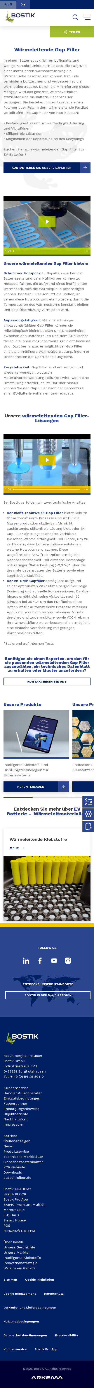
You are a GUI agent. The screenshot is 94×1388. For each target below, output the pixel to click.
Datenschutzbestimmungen (25, 1335)
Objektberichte (15, 1114)
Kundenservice (16, 1088)
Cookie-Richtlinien (39, 1279)
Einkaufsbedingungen (21, 1098)
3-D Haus (11, 1215)
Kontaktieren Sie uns (47, 681)
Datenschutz (54, 1293)
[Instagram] (67, 961)
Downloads (12, 1172)
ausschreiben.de (17, 1177)
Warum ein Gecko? (19, 1268)
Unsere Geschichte (19, 1247)
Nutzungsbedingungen (21, 1321)
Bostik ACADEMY (17, 1189)
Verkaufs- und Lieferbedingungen (29, 1307)
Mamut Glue (14, 1210)
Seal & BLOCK (14, 1194)
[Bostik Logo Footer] (25, 1046)
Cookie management (19, 1293)
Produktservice (16, 1151)
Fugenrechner (15, 1103)
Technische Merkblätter (23, 1157)
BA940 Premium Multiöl (23, 1204)
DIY (23, 4)
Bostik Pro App (15, 1199)
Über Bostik (13, 1242)
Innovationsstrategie (20, 1263)
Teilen (74, 32)
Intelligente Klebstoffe (22, 1258)
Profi (8, 4)
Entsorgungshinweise (21, 1109)
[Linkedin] (26, 961)
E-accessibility (66, 1335)
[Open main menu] (87, 17)
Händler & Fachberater (22, 1093)
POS (6, 1225)
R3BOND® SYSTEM (19, 1231)
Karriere (10, 1136)
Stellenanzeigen (16, 1141)
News (8, 1146)
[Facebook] (40, 961)
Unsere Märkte (15, 1252)
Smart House (14, 1220)
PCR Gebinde (14, 1167)
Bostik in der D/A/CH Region (47, 995)
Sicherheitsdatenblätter (23, 1162)
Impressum (13, 1124)
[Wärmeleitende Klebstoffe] (47, 874)
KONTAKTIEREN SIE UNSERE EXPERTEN (41, 167)
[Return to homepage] (23, 17)
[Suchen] (75, 17)
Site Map (10, 1279)
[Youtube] (53, 961)
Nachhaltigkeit (15, 1119)
